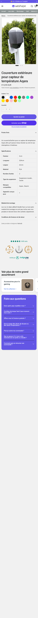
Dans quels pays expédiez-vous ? (14, 306)
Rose (11, 100)
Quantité (3, 105)
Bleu (11, 97)
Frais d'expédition (14, 87)
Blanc (7, 97)
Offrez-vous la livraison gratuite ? (15, 318)
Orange (7, 100)
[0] (35, 6)
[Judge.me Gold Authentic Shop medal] (19, 249)
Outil (27, 11)
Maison (3, 15)
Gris (23, 97)
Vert (19, 97)
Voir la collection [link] (9, 289)
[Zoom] (33, 20)
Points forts (5, 132)
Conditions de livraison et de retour (12, 217)
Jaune (3, 100)
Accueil (3, 11)
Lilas (31, 97)
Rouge (15, 97)
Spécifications (6, 151)
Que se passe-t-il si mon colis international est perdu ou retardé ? (15, 337)
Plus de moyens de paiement (19, 126)
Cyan (27, 97)
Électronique (20, 11)
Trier (3, 97)
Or (15, 100)
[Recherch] (32, 6)
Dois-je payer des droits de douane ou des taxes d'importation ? (16, 324)
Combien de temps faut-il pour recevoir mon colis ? (16, 312)
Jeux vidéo (11, 11)
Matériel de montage (8, 203)
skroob (20, 223)
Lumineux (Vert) (19, 100)
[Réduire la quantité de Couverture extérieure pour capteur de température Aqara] (3, 109)
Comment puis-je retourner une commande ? (14, 344)
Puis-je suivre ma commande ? (14, 331)
